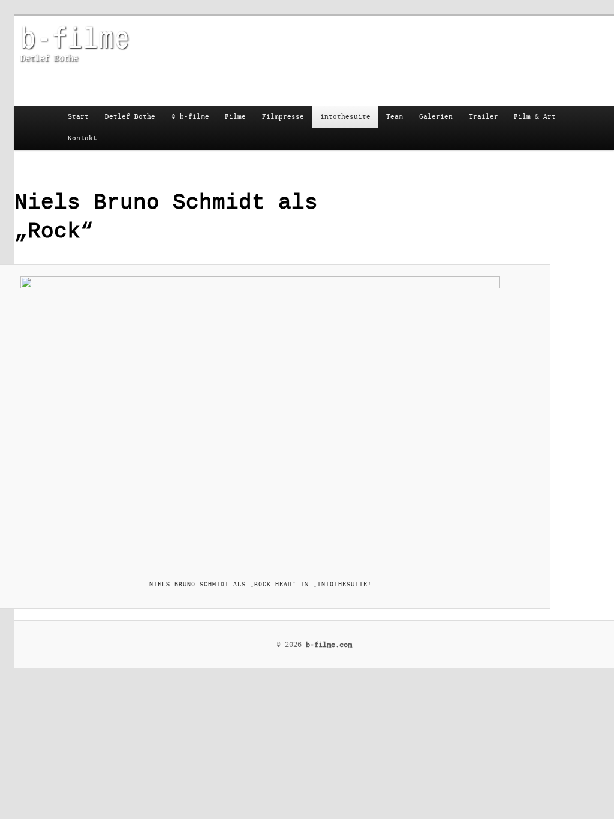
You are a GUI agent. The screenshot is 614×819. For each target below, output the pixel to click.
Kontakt (82, 138)
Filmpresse (283, 117)
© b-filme (190, 117)
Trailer (483, 117)
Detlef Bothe (130, 117)
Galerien (436, 117)
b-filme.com (329, 644)
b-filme (75, 36)
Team (394, 117)
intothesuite (345, 117)
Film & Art (535, 117)
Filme (235, 117)
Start (78, 117)
